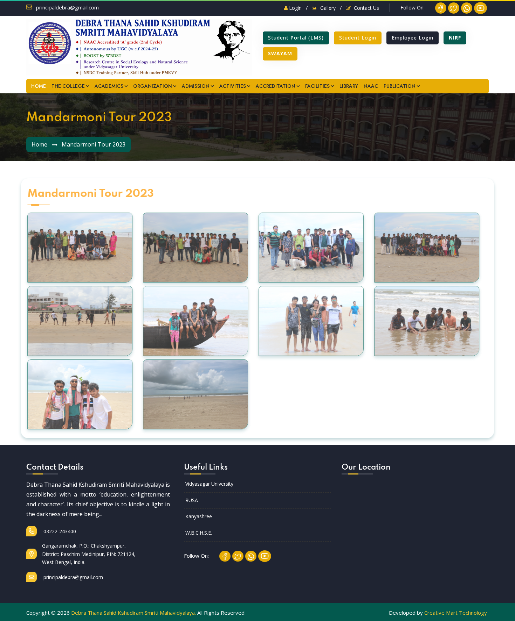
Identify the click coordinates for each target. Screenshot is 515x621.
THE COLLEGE (68, 86)
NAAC (371, 86)
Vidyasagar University (209, 483)
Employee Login (412, 37)
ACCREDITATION (275, 86)
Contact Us (365, 8)
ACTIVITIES (232, 86)
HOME (38, 86)
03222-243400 (59, 531)
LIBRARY (348, 86)
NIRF (455, 37)
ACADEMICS (109, 86)
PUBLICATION (400, 86)
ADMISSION (196, 86)
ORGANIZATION (152, 86)
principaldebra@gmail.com (67, 7)
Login (295, 8)
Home (40, 144)
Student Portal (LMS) (296, 37)
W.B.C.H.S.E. (198, 532)
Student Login (357, 37)
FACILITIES (317, 86)
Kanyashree (198, 516)
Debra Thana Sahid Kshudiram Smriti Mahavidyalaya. (133, 612)
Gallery (327, 8)
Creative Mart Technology (455, 612)
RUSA (191, 500)
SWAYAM (280, 53)
